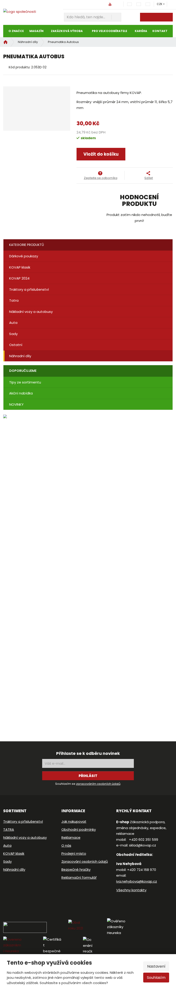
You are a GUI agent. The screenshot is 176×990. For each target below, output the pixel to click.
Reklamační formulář (79, 877)
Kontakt (160, 31)
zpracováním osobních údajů (98, 784)
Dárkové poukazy (23, 256)
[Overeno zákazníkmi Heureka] (23, 945)
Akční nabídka (21, 393)
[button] (159, 4)
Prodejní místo (73, 853)
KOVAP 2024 (19, 278)
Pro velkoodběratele (109, 31)
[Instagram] (118, 4)
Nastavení (156, 966)
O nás (66, 845)
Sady (13, 333)
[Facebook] (103, 4)
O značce (16, 31)
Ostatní (15, 344)
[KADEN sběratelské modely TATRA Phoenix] (31, 472)
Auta (13, 322)
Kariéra (141, 31)
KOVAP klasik (19, 267)
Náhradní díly (20, 356)
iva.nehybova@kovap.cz (136, 881)
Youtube (141, 904)
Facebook (117, 904)
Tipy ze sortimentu (25, 382)
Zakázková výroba (67, 31)
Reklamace (70, 837)
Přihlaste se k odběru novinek (88, 753)
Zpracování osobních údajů (84, 861)
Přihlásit (88, 775)
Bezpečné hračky (76, 869)
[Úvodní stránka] (19, 11)
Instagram (129, 904)
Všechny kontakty (131, 890)
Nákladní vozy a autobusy (31, 311)
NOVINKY (16, 404)
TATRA (8, 829)
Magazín (36, 31)
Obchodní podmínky (78, 829)
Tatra (14, 300)
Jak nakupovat (73, 821)
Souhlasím (156, 977)
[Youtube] (110, 4)
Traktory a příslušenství (29, 289)
